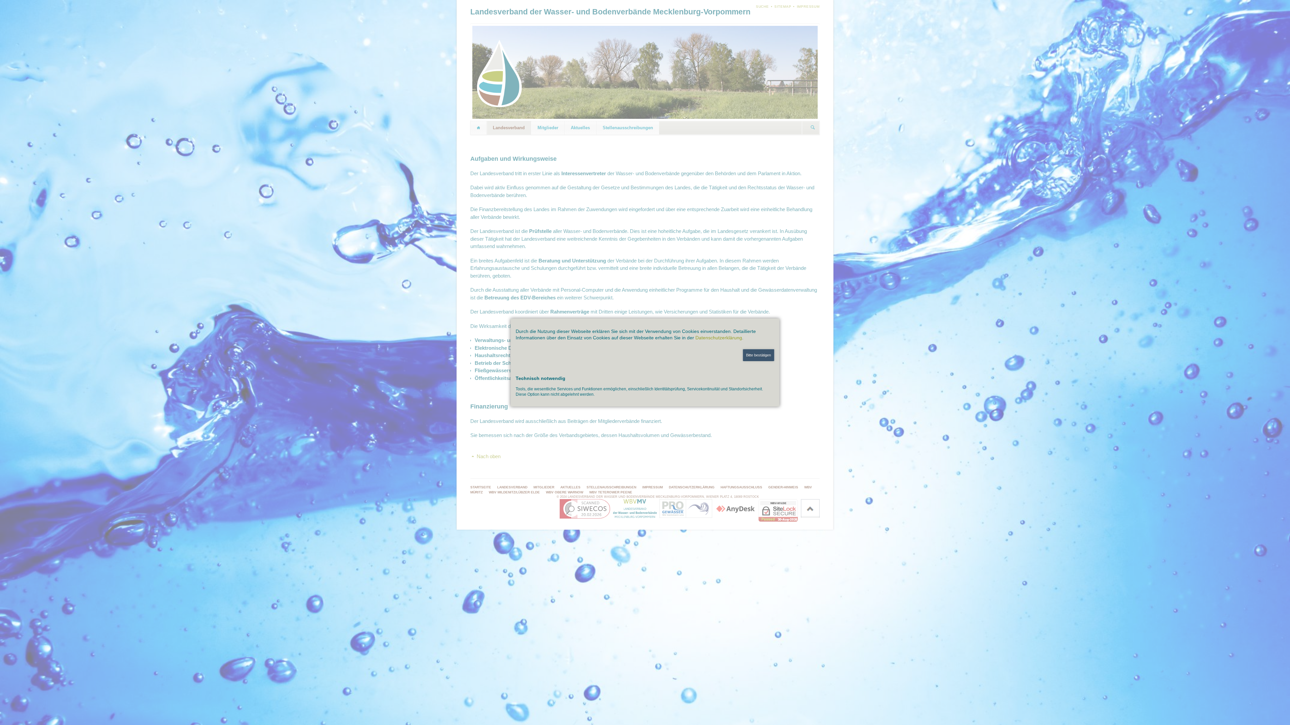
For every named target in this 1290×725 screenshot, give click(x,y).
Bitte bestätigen (758, 355)
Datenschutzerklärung (718, 337)
